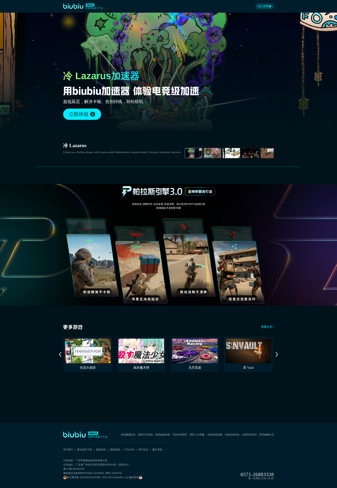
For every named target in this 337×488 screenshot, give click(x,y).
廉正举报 (157, 449)
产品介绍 (129, 449)
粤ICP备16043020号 (73, 469)
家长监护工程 (84, 449)
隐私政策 (115, 449)
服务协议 (101, 449)
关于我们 (68, 449)
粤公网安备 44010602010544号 (83, 477)
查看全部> (267, 326)
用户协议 (143, 449)
